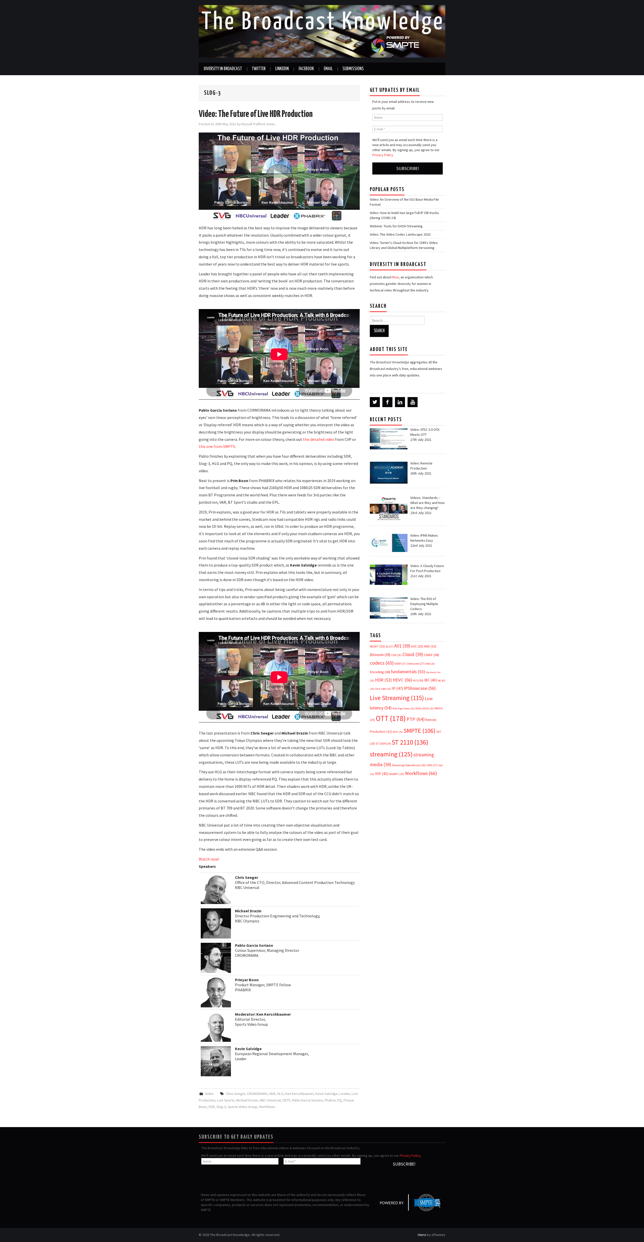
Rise (395, 277)
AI (389, 646)
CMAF (431, 655)
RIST (398, 732)
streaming (391, 754)
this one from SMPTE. (217, 446)
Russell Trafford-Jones (258, 124)
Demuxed (416, 663)
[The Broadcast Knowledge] (322, 30)
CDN (396, 655)
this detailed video (318, 439)
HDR (272, 1093)
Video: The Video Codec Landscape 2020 (400, 234)
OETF (286, 1100)
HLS (418, 680)
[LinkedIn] (400, 402)
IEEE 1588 (383, 689)
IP (397, 688)
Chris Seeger (235, 1093)
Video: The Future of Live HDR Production (256, 114)
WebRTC (396, 774)
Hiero (422, 1234)
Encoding (380, 672)
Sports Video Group (242, 1106)
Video (209, 1093)
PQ (339, 1100)
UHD (432, 765)
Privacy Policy (382, 155)
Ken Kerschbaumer (299, 1093)
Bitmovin (380, 654)
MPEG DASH (424, 708)
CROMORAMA (257, 1093)
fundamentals (408, 671)
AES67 (377, 646)
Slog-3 (221, 1106)
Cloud (413, 654)
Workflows (267, 1106)
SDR (211, 1106)
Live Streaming (397, 698)
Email (328, 69)
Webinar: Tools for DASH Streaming (396, 226)
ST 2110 (410, 742)
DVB (430, 663)
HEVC (402, 680)
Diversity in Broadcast (223, 69)
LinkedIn (282, 69)
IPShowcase (420, 688)
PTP (416, 719)
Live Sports (225, 1100)
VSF (381, 773)
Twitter (258, 69)
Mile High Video (403, 708)
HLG (280, 1093)
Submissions (353, 69)
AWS (430, 646)
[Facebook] (387, 402)
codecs (382, 663)
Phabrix (330, 1100)
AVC (417, 646)
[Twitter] (375, 402)
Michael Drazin (247, 1100)
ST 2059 (383, 743)
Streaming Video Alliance (409, 765)
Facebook (306, 69)
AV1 (402, 646)
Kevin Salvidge (326, 1093)
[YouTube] (413, 402)
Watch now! (209, 859)
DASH (400, 663)
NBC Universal (270, 1100)
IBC (430, 680)
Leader (344, 1093)
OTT (391, 718)
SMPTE (419, 731)
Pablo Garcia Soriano (307, 1100)
